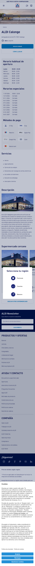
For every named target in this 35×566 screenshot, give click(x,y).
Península (20, 278)
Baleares (19, 294)
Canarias (19, 286)
